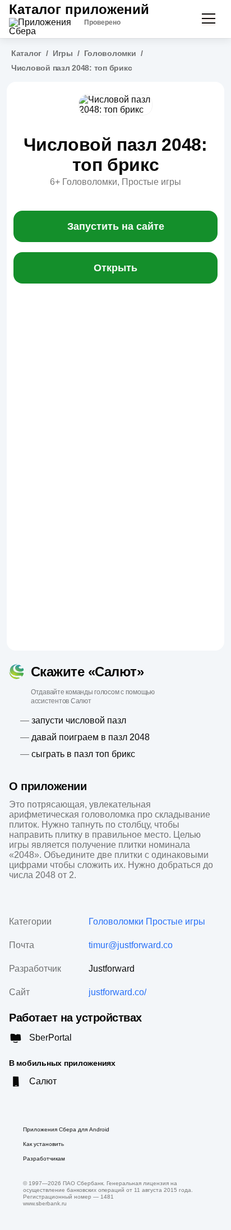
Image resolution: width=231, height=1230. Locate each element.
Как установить (43, 1144)
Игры (63, 53)
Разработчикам (44, 1158)
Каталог (26, 53)
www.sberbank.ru (45, 1203)
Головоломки (110, 53)
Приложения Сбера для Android (66, 1129)
